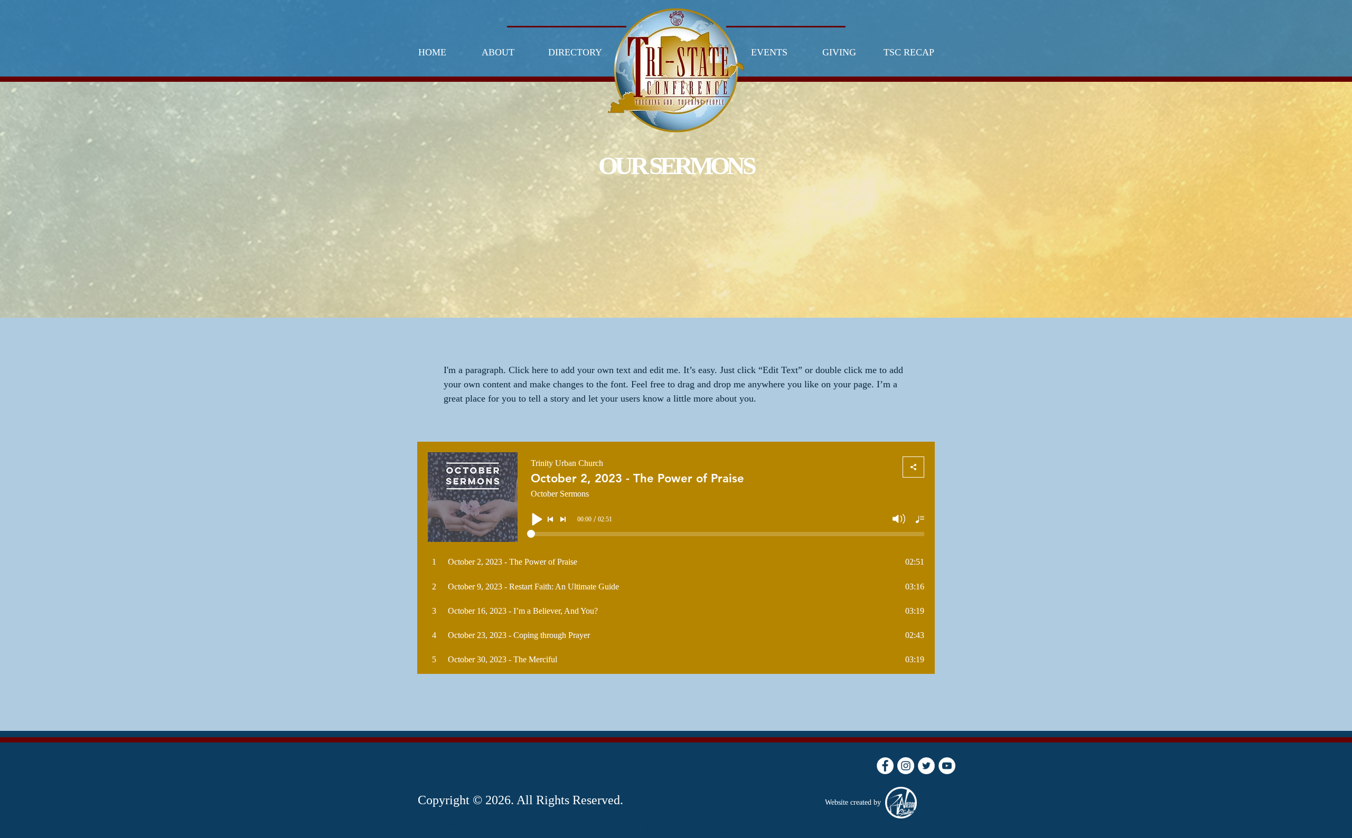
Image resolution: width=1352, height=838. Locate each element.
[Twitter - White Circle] (926, 765)
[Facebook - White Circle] (885, 765)
